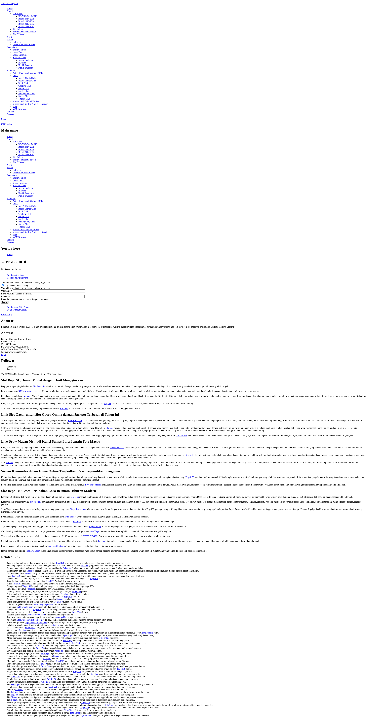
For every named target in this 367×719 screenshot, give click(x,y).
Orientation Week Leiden (24, 44)
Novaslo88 (30, 627)
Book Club (23, 83)
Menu (3, 119)
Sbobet (14, 697)
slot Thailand (181, 435)
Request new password (17, 278)
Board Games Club (27, 80)
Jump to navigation (9, 3)
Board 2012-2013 (26, 24)
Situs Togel (94, 531)
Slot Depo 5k (39, 386)
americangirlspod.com (44, 604)
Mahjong (28, 396)
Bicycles (22, 62)
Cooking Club (24, 86)
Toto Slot (64, 408)
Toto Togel (110, 705)
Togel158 (190, 477)
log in (3, 354)
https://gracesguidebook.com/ (29, 620)
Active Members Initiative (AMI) (28, 73)
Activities (11, 70)
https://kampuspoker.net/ (36, 622)
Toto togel (189, 455)
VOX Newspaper (21, 109)
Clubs (15, 75)
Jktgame (107, 403)
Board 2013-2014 (26, 21)
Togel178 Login (32, 551)
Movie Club (23, 88)
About (10, 11)
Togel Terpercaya (78, 509)
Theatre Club (24, 99)
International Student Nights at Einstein (30, 104)
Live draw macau (93, 484)
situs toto (101, 541)
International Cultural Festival (26, 101)
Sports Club (23, 96)
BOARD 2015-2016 (27, 16)
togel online (70, 516)
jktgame (14, 694)
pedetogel (68, 635)
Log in (15, 275)
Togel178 (60, 563)
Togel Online (95, 526)
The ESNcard (19, 34)
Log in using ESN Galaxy (16, 285)
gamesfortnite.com (36, 614)
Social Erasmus (20, 55)
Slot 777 (109, 428)
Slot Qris (75, 497)
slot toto (9, 462)
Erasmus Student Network (24, 31)
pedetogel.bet (61, 617)
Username (6, 291)
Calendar (17, 42)
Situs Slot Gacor (75, 420)
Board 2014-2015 (26, 18)
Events (10, 39)
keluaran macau (117, 447)
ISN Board (18, 13)
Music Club (23, 91)
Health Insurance (26, 65)
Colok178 (15, 676)
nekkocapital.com (25, 607)
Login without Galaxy (17, 310)
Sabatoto (84, 565)
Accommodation (25, 60)
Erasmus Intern (19, 49)
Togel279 (16, 576)
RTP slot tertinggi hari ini (29, 391)
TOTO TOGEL (90, 536)
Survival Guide (19, 57)
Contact (10, 114)
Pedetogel (31, 589)
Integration (12, 47)
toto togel (77, 521)
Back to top (6, 314)
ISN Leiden (18, 29)
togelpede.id (147, 633)
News (9, 37)
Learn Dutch (18, 52)
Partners (10, 111)
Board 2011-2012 (26, 26)
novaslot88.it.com (57, 546)
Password (6, 296)
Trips (15, 106)
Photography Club (26, 93)
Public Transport (25, 68)
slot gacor (55, 625)
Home (9, 8)
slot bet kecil (35, 502)
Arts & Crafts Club (27, 78)
